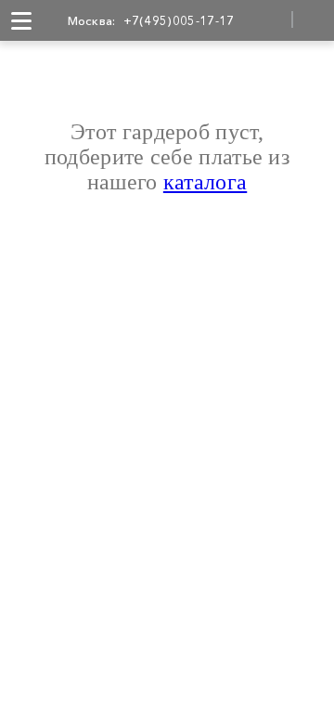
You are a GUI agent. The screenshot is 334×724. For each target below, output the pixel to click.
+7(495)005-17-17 (179, 20)
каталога (205, 182)
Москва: (92, 20)
